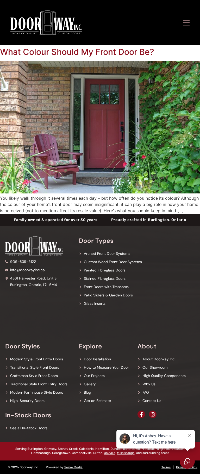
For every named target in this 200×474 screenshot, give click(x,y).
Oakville (109, 453)
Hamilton (102, 449)
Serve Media (73, 467)
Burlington (35, 449)
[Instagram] (153, 414)
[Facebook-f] (141, 414)
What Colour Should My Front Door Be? (77, 52)
